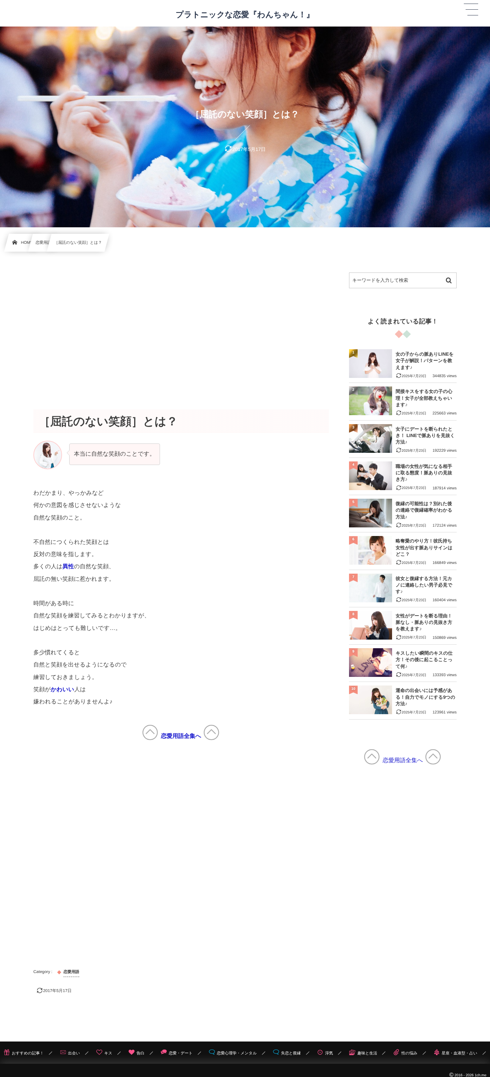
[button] (471, 9)
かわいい (62, 690)
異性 (68, 567)
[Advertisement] (181, 322)
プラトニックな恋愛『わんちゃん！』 (245, 15)
